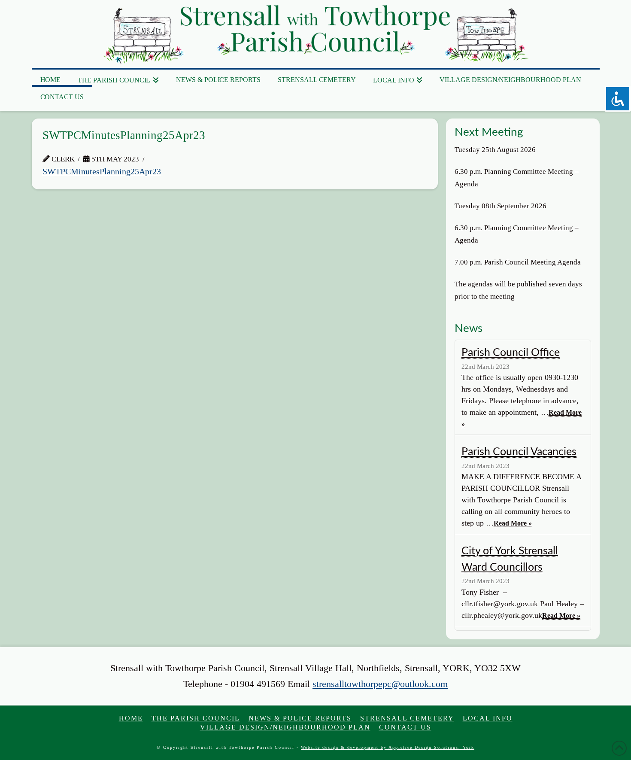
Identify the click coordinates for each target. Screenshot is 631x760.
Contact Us (405, 727)
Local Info (488, 718)
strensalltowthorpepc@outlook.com (380, 683)
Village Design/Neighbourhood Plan (285, 727)
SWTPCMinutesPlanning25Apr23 (101, 171)
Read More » (513, 523)
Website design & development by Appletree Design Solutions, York (387, 747)
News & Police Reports (300, 718)
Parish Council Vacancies (518, 452)
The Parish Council (196, 718)
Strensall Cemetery (407, 718)
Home (131, 718)
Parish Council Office (510, 352)
